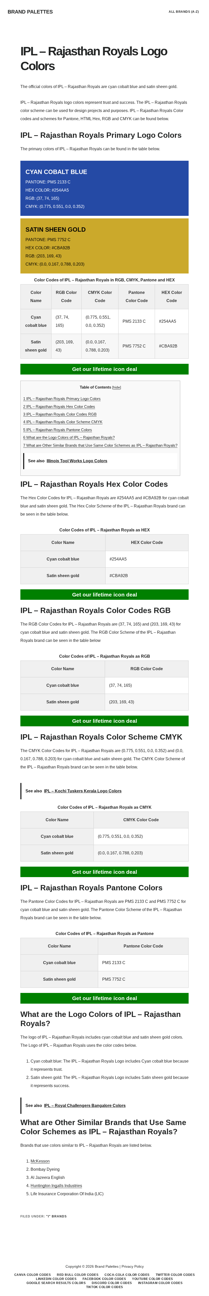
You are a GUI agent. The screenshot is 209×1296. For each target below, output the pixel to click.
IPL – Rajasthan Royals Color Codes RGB (60, 414)
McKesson (40, 1161)
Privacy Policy (133, 1266)
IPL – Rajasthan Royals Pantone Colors (57, 430)
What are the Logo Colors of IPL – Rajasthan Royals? (69, 437)
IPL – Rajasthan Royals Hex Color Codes (59, 406)
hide (116, 387)
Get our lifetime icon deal (104, 369)
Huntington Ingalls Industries (56, 1185)
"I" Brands (56, 1216)
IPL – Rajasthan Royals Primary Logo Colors (62, 398)
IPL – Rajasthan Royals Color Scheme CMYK (62, 422)
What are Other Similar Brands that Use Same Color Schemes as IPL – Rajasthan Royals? (100, 445)
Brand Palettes (30, 12)
